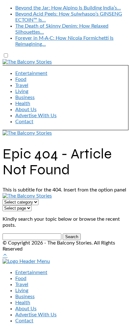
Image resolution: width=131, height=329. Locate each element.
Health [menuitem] (22, 302)
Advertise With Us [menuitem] (36, 314)
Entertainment (31, 73)
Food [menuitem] (20, 278)
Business (25, 97)
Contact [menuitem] (24, 320)
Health (22, 103)
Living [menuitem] (21, 290)
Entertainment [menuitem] (31, 272)
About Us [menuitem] (26, 308)
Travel (21, 85)
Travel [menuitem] (21, 284)
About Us (26, 109)
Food (20, 79)
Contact (24, 121)
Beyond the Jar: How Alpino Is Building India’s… (68, 7)
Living (21, 91)
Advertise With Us (36, 115)
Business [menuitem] (25, 296)
